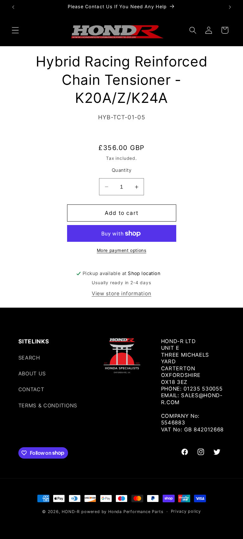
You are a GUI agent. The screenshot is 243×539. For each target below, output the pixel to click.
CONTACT (31, 389)
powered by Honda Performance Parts (122, 511)
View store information (121, 293)
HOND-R (71, 511)
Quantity (122, 170)
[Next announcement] (230, 7)
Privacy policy (186, 511)
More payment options (121, 250)
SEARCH (29, 357)
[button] (15, 30)
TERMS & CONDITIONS (47, 405)
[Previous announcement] (13, 7)
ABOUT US (32, 373)
